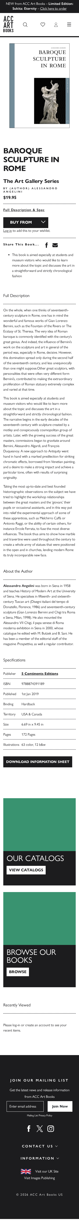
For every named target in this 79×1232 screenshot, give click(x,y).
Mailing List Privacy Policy (39, 1115)
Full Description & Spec (24, 210)
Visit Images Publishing (39, 1178)
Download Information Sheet (37, 762)
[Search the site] (25, 24)
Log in (7, 230)
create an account (37, 1025)
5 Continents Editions (40, 674)
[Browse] (39, 939)
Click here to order (53, 8)
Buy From (21, 222)
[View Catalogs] (39, 841)
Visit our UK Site (46, 1171)
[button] (42, 24)
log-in (16, 1025)
